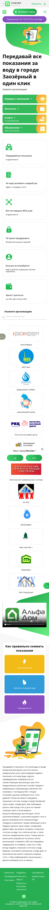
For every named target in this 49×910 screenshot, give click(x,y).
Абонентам (9, 872)
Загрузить (36, 3)
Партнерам (9, 880)
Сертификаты (38, 872)
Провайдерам (10, 876)
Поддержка (21, 872)
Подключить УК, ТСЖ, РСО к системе (24, 19)
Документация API (38, 878)
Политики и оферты (21, 878)
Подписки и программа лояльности (21, 886)
